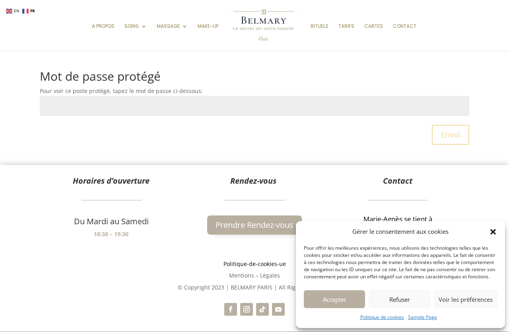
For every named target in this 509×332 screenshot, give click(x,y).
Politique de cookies (382, 317)
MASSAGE (168, 26)
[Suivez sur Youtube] (278, 309)
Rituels (319, 26)
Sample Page (422, 317)
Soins (131, 26)
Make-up (208, 26)
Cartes (373, 26)
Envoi (450, 134)
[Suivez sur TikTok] (262, 309)
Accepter (334, 299)
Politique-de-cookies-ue (254, 264)
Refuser (399, 299)
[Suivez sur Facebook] (230, 309)
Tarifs (346, 26)
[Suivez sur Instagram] (246, 309)
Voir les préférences (466, 299)
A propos (103, 26)
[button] (493, 232)
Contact (404, 26)
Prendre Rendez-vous (254, 224)
